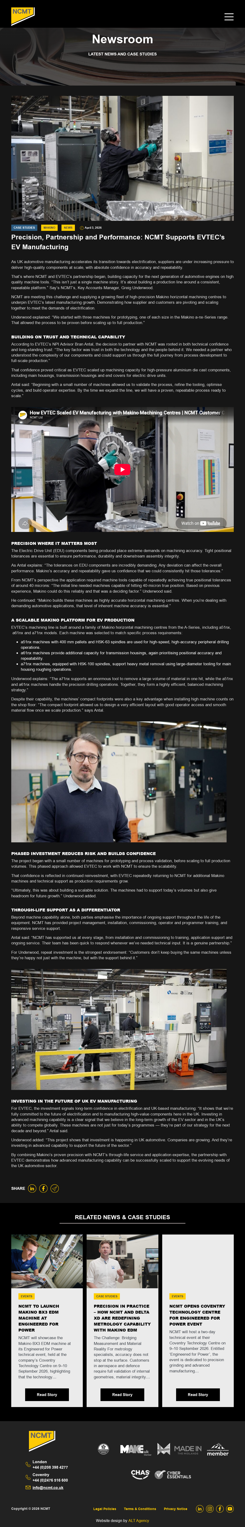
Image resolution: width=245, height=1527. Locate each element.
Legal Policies (104, 1509)
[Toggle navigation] (229, 16)
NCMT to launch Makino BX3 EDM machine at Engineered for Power (38, 1318)
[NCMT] (23, 16)
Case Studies (24, 228)
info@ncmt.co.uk (48, 1487)
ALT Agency (138, 1520)
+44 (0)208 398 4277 (50, 1464)
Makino (49, 228)
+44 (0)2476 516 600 (50, 1477)
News (68, 228)
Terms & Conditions (140, 1509)
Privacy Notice (175, 1509)
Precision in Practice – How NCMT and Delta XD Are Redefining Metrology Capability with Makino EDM (122, 1318)
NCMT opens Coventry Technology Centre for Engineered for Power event (197, 1315)
